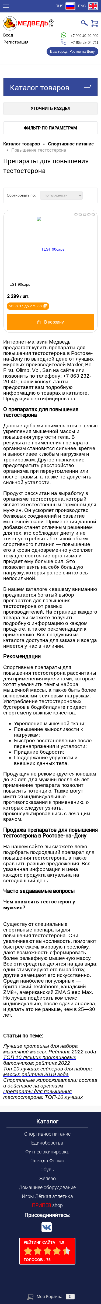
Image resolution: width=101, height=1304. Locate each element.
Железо (47, 1178)
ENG (82, 6)
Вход (8, 35)
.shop (47, 1205)
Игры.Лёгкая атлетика (47, 1196)
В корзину (54, 322)
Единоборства (47, 1143)
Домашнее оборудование (47, 1187)
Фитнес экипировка (47, 1152)
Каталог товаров (39, 87)
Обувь (47, 1169)
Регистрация (16, 42)
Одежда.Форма (47, 1160)
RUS (59, 6)
